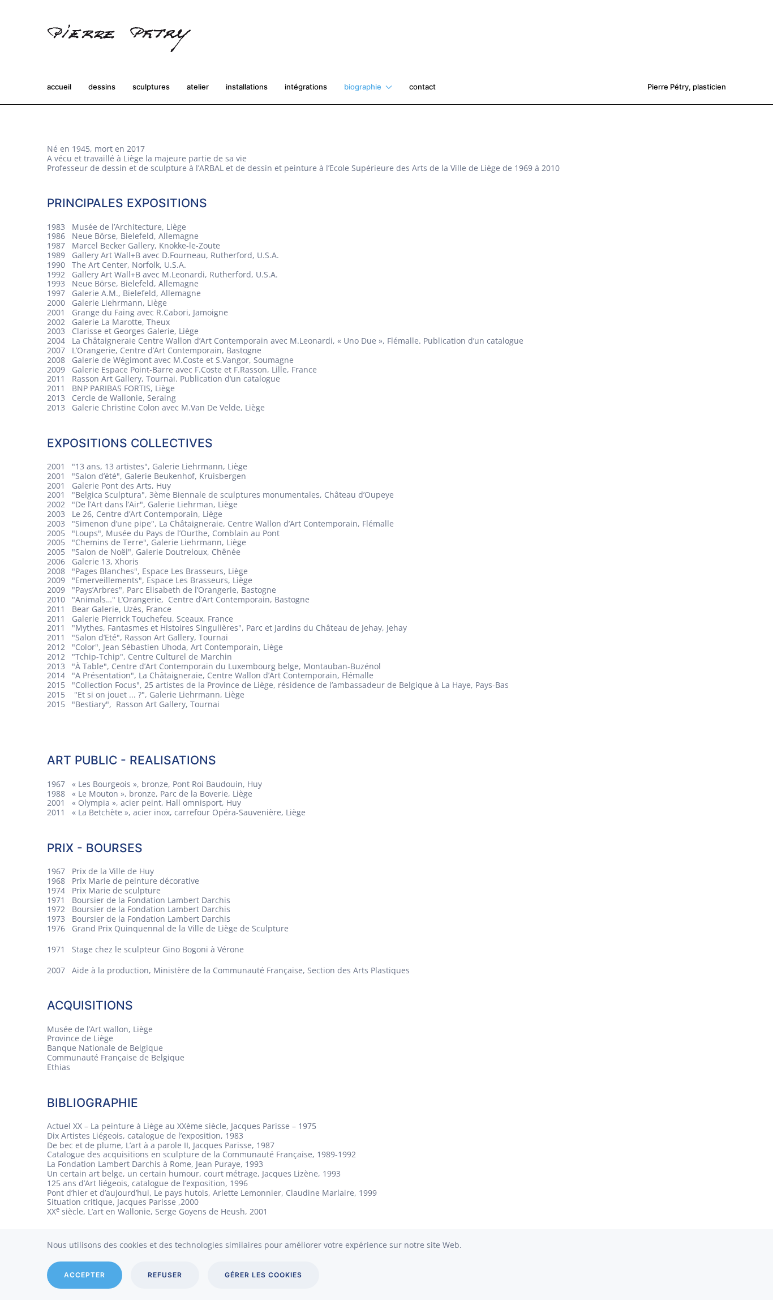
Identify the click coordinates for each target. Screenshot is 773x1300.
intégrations (306, 86)
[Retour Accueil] (123, 35)
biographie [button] (362, 86)
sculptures (151, 86)
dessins (101, 86)
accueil (59, 86)
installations (247, 86)
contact (422, 86)
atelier (198, 86)
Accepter (84, 1275)
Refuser (165, 1275)
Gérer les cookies (263, 1275)
